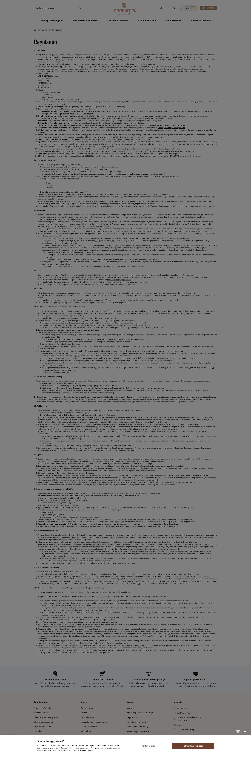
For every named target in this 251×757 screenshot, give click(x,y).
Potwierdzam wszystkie (193, 746)
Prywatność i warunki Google (82, 750)
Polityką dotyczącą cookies (96, 746)
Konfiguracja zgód (150, 746)
